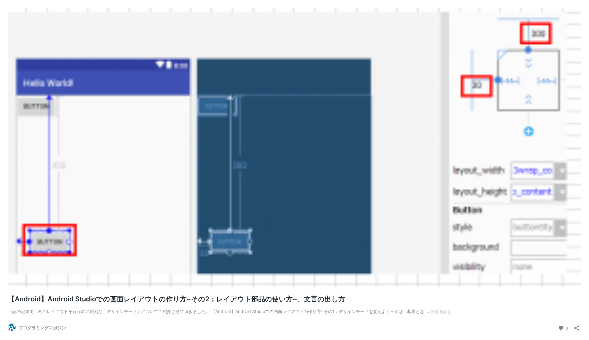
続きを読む (441, 311)
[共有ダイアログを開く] (576, 326)
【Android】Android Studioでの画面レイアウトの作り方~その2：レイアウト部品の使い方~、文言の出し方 (176, 299)
